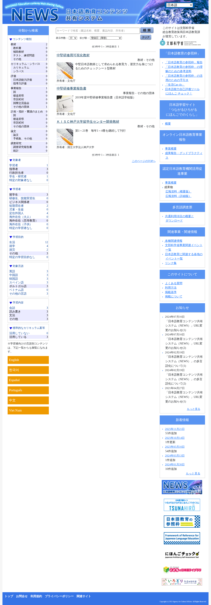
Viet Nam (15, 410)
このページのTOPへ (144, 161)
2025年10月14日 (175, 437)
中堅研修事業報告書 (71, 88)
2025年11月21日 (175, 428)
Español (14, 380)
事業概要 (171, 148)
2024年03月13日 (175, 455)
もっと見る (193, 408)
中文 (12, 400)
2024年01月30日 (175, 464)
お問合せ (22, 596)
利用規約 (36, 596)
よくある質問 (173, 283)
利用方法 (171, 287)
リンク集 (171, 263)
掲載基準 (171, 292)
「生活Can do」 (175, 84)
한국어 (14, 370)
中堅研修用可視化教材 (73, 55)
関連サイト (84, 596)
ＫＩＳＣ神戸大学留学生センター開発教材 (88, 121)
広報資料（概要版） (178, 191)
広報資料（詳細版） (178, 196)
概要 (168, 123)
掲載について (173, 296)
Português (15, 390)
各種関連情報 (173, 240)
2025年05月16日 (175, 446)
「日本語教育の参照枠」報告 (184, 62)
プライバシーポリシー (59, 596)
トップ (9, 596)
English (14, 360)
